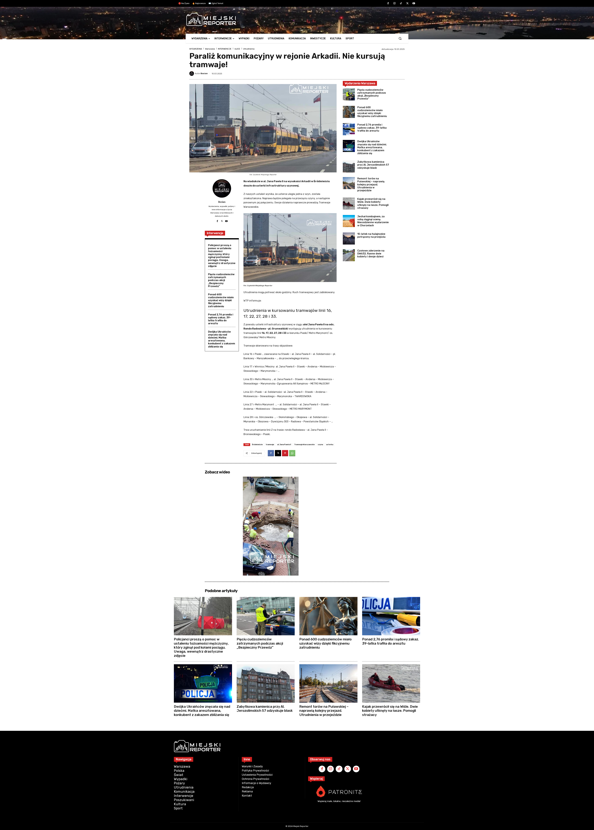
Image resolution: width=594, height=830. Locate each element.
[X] (407, 3)
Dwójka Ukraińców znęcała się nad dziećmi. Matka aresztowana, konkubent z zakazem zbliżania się (221, 339)
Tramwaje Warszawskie (304, 445)
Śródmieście (257, 445)
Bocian (204, 73)
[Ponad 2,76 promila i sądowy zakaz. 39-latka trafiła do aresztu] (349, 129)
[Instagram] (394, 3)
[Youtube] (414, 3)
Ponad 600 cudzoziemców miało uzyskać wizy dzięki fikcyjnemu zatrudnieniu (221, 300)
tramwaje (270, 445)
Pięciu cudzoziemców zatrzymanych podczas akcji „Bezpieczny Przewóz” (221, 280)
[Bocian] (192, 73)
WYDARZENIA (195, 49)
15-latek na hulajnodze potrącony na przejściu (371, 235)
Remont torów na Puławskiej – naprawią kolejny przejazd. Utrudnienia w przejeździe (370, 184)
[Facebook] (388, 3)
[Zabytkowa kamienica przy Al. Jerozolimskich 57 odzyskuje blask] (349, 166)
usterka (329, 445)
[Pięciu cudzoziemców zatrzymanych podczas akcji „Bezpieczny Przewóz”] (349, 94)
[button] (400, 38)
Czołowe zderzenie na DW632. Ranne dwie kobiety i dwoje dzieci (370, 253)
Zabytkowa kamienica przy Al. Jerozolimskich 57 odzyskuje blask (373, 164)
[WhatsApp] (292, 453)
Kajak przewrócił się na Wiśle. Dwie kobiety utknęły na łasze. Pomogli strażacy (373, 203)
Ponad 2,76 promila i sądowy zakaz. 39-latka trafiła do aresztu (220, 319)
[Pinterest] (285, 453)
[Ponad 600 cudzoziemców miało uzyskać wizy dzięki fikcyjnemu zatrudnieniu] (349, 112)
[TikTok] (401, 3)
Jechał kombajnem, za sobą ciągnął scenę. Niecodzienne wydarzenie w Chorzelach (373, 221)
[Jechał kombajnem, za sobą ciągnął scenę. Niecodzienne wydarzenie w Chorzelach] (349, 221)
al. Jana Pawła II (284, 445)
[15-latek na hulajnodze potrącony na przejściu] (349, 238)
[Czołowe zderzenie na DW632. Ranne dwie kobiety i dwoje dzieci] (349, 255)
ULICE (237, 49)
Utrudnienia (248, 49)
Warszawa (210, 49)
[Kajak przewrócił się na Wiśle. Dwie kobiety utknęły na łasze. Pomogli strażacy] (349, 203)
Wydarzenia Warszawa (360, 83)
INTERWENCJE (224, 49)
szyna (320, 445)
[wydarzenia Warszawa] (295, 19)
